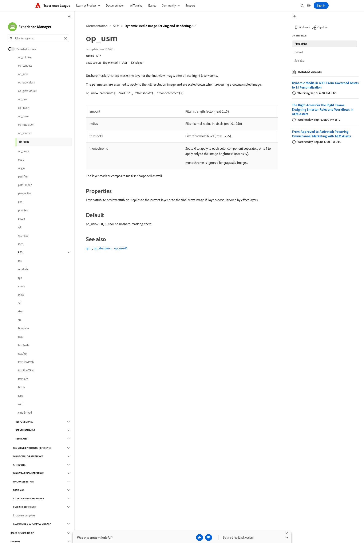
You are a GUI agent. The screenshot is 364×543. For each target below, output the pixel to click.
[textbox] (38, 38)
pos (20, 202)
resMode (23, 269)
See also (299, 60)
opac (21, 159)
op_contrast (25, 65)
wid (20, 404)
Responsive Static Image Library (32, 523)
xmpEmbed (25, 412)
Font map (18, 490)
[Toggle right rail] (294, 16)
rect (20, 244)
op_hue (22, 99)
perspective (24, 193)
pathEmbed (25, 185)
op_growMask (26, 82)
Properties (301, 44)
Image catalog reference (28, 456)
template (23, 328)
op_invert (23, 108)
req (20, 252)
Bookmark (304, 27)
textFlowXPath (26, 370)
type (20, 396)
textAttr (22, 353)
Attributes (19, 464)
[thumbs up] (199, 537)
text (20, 337)
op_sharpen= (103, 248)
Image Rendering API (22, 533)
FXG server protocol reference (32, 447)
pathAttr (23, 176)
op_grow (23, 74)
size (20, 311)
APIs (98, 56)
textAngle (23, 345)
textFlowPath (26, 362)
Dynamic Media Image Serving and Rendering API (160, 26)
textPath (23, 379)
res (19, 261)
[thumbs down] (208, 537)
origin (21, 168)
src (19, 320)
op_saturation (26, 124)
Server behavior (25, 430)
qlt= (88, 248)
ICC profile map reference (28, 498)
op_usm (24, 142)
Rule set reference (24, 506)
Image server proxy (24, 515)
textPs (21, 387)
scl (19, 303)
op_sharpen (25, 133)
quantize (23, 235)
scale (21, 294)
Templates (22, 438)
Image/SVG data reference (28, 473)
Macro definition (23, 481)
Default (298, 52)
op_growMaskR (27, 91)
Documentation (96, 26)
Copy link (322, 27)
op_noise (23, 116)
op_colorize (25, 57)
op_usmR (120, 248)
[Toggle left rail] (69, 16)
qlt (19, 227)
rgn (20, 278)
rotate (21, 286)
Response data (24, 421)
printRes (23, 210)
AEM (116, 26)
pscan (21, 218)
